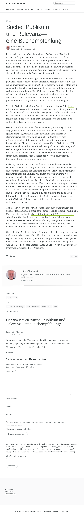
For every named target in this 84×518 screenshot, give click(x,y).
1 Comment (13, 256)
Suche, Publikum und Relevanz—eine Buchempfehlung (33, 34)
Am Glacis (10, 10)
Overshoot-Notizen (22, 10)
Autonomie (59, 512)
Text (10, 21)
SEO (49, 307)
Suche (56, 307)
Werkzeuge (56, 10)
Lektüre (39, 10)
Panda (44, 307)
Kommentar (11, 371)
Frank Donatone (54, 63)
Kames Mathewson (33, 307)
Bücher (9, 307)
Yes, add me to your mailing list (18, 429)
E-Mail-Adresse (12, 398)
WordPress (36, 512)
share (75, 256)
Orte (32, 10)
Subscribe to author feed (29, 280)
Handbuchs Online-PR (37, 57)
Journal (65, 10)
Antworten (11, 352)
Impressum (9, 491)
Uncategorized (12, 298)
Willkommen (9, 489)
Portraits (47, 10)
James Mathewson (36, 63)
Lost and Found (15, 3)
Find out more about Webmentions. (59, 452)
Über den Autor (10, 494)
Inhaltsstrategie (19, 307)
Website (9, 414)
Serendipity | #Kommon (14, 332)
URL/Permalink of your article (16, 456)
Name (9, 406)
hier (31, 277)
